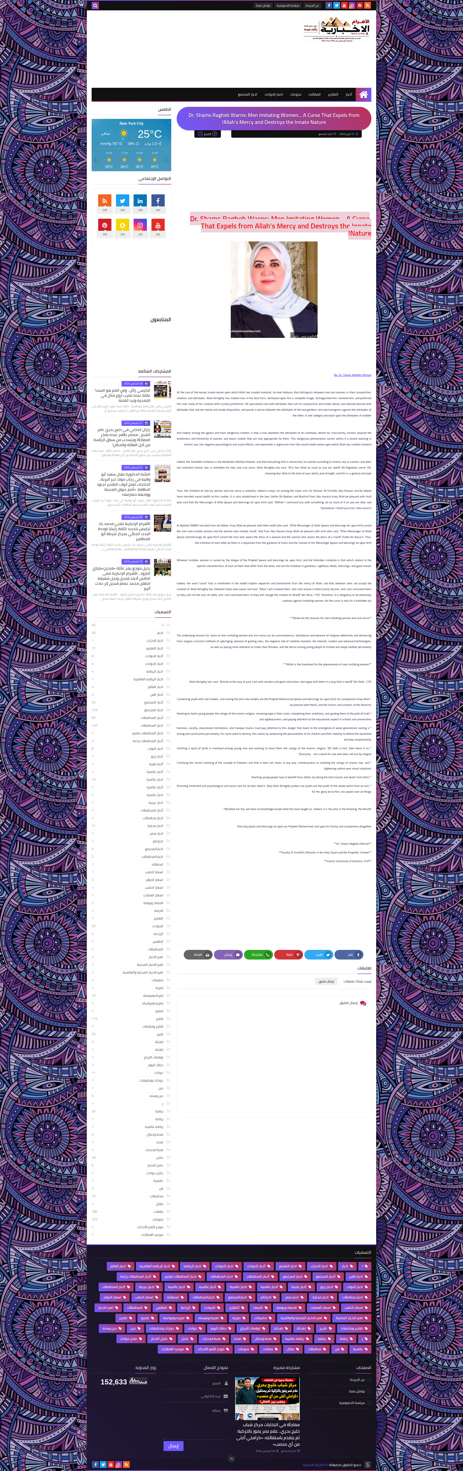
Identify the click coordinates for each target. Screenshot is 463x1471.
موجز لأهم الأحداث (128, 1227)
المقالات (314, 94)
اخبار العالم (128, 687)
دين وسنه (128, 1096)
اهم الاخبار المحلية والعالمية (128, 972)
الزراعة (128, 934)
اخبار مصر (128, 833)
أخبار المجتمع (128, 702)
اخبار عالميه (128, 795)
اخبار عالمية (128, 779)
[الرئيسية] (363, 94)
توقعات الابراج (128, 1057)
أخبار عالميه (128, 787)
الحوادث (128, 926)
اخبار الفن (128, 694)
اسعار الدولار (128, 880)
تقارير (128, 1018)
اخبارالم (128, 841)
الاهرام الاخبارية (314, 1464)
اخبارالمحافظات (128, 856)
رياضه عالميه (128, 1127)
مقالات (128, 1211)
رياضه (128, 1119)
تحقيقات (128, 980)
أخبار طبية (128, 764)
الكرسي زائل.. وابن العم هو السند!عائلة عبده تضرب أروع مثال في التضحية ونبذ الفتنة (122, 395)
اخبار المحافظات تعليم (128, 733)
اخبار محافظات (128, 818)
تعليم (128, 1011)
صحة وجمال (128, 1134)
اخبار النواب (128, 748)
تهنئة (128, 1042)
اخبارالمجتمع (128, 849)
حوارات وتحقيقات (128, 1080)
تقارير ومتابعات (128, 1026)
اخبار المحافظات (128, 725)
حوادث (128, 1072)
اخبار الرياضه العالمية (128, 679)
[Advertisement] (179, 49)
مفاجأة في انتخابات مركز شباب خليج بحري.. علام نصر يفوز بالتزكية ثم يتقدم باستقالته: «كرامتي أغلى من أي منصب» (268, 1434)
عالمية (128, 1181)
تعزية (128, 988)
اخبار (128, 633)
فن (128, 1188)
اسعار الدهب (128, 872)
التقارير (333, 94)
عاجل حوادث (128, 1173)
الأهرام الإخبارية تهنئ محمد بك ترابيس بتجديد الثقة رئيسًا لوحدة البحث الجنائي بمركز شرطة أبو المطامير (124, 531)
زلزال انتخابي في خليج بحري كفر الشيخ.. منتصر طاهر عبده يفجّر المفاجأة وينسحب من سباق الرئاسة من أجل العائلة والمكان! (122, 437)
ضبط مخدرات (128, 1150)
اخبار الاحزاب (128, 640)
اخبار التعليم (128, 648)
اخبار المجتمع (247, 94)
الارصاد (128, 910)
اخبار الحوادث (274, 94)
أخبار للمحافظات (128, 810)
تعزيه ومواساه (128, 1003)
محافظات (128, 1196)
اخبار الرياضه (128, 671)
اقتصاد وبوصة (128, 903)
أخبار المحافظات (128, 718)
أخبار (349, 94)
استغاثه (128, 864)
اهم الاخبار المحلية (128, 964)
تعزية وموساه (128, 995)
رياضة (128, 1111)
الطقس (128, 941)
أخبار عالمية (128, 772)
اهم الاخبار (128, 957)
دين (128, 1088)
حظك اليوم (128, 1065)
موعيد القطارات (128, 1235)
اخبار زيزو (128, 756)
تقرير (128, 1034)
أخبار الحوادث (128, 656)
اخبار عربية (128, 802)
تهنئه (128, 1049)
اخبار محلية (128, 826)
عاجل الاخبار (128, 1165)
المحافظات (128, 949)
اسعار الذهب (128, 887)
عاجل (128, 1157)
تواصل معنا (263, 5)
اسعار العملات (128, 895)
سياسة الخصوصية (288, 5)
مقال (128, 1204)
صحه (128, 1142)
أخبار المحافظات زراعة (128, 741)
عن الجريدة (312, 5)
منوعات (295, 94)
